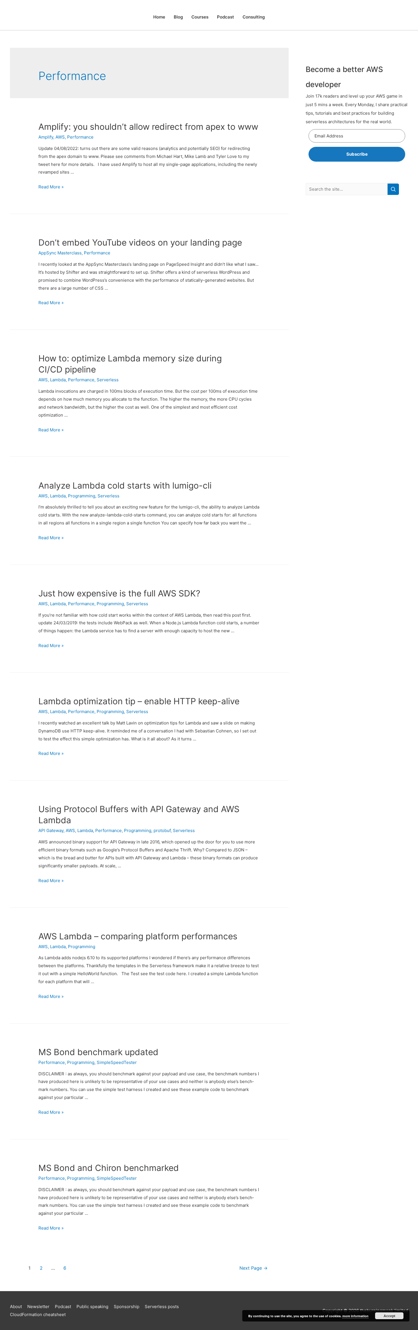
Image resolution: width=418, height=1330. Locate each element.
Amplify (45, 137)
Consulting (254, 17)
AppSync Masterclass (60, 253)
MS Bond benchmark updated (98, 1052)
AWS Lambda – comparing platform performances (137, 936)
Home (159, 17)
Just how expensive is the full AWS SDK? (119, 593)
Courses (199, 17)
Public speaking (92, 1306)
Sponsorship (126, 1306)
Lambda (58, 379)
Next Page (253, 1268)
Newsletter (38, 1306)
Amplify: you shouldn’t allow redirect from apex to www (148, 127)
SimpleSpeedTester (117, 1062)
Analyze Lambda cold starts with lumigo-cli (125, 485)
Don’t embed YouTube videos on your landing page (140, 242)
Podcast (225, 17)
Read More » (51, 187)
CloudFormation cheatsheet (38, 1314)
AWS (60, 137)
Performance (80, 137)
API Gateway (50, 830)
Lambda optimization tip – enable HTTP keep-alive (138, 701)
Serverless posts (162, 1306)
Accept (389, 1315)
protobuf (162, 830)
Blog (178, 17)
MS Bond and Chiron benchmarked (108, 1168)
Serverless (108, 379)
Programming (81, 496)
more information (355, 1316)
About (16, 1306)
